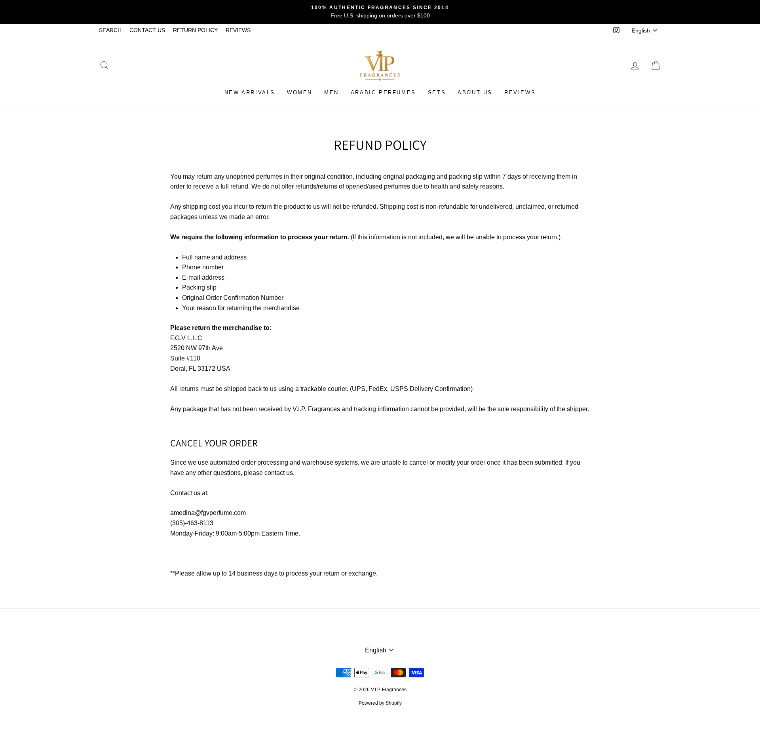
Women (299, 92)
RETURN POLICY (195, 30)
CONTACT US (147, 30)
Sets (437, 92)
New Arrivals (249, 92)
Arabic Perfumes (383, 92)
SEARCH (110, 30)
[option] (380, 12)
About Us (475, 92)
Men (331, 92)
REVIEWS (238, 30)
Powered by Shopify (380, 703)
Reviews (520, 92)
